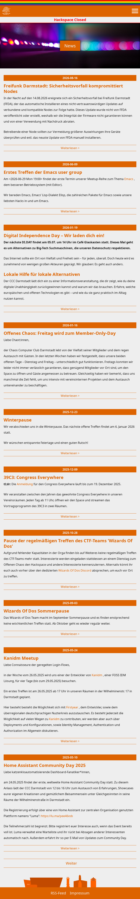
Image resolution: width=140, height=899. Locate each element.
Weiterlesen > (70, 148)
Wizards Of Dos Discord (75, 570)
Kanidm (97, 675)
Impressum (80, 893)
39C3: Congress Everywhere (33, 477)
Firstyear (72, 707)
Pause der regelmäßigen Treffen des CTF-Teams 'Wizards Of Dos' (68, 543)
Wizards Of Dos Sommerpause (36, 611)
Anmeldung (25, 484)
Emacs (129, 179)
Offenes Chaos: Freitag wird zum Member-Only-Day (60, 333)
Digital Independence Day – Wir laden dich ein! (54, 235)
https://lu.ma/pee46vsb (57, 816)
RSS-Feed (58, 893)
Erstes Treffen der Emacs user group (43, 172)
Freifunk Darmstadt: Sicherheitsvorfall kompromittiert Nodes (63, 88)
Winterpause (18, 420)
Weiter (71, 863)
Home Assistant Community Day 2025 (45, 765)
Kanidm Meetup (21, 658)
